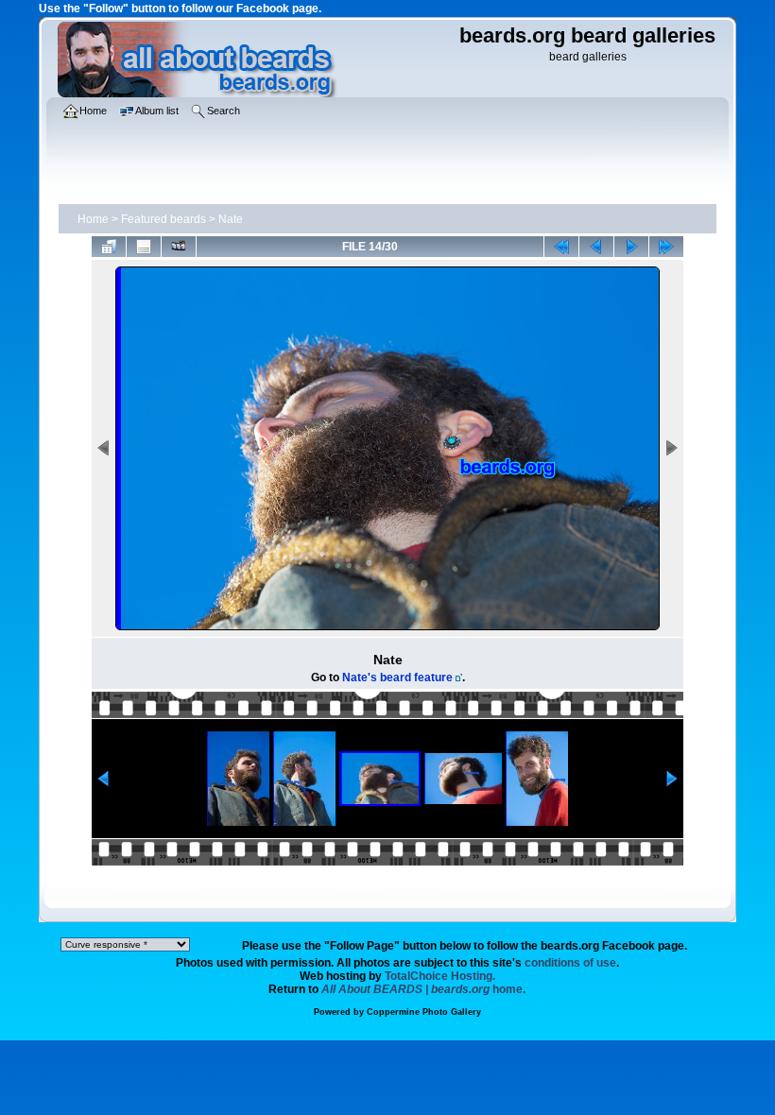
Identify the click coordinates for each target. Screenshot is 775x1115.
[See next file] (631, 246)
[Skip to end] (666, 246)
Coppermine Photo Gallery (424, 1012)
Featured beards (163, 219)
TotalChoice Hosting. (440, 976)
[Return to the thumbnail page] (109, 246)
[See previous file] (596, 246)
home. (423, 989)
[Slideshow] (179, 246)
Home (93, 219)
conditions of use (570, 962)
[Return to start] (561, 246)
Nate (230, 219)
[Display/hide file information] (144, 246)
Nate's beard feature (397, 677)
